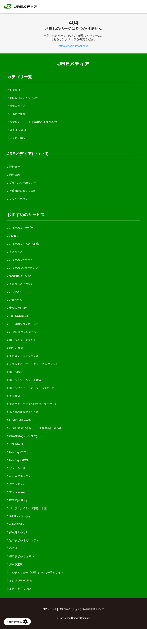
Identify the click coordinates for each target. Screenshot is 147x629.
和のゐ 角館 (15, 347)
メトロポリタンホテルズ (23, 323)
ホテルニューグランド (22, 339)
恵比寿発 (14, 396)
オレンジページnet (20, 580)
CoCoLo (13, 548)
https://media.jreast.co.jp (73, 45)
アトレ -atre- (16, 492)
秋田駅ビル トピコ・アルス (25, 540)
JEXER (13, 235)
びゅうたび (15, 299)
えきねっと (15, 251)
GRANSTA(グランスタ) (22, 436)
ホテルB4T (15, 372)
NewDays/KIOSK (18, 460)
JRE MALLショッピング (23, 267)
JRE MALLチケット (20, 259)
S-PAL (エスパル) (19, 516)
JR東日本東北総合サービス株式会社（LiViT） (36, 428)
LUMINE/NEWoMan (20, 420)
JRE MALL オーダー (20, 227)
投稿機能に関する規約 (22, 190)
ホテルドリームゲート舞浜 (24, 380)
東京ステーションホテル (23, 355)
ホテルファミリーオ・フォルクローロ (31, 388)
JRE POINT (15, 291)
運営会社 (14, 166)
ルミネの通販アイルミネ (23, 412)
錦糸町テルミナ (18, 532)
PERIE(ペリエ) (17, 500)
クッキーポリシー (19, 198)
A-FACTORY (16, 524)
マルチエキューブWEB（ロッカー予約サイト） (37, 572)
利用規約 (14, 174)
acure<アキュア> (19, 476)
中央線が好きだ (18, 307)
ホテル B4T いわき (20, 588)
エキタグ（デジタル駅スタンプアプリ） (32, 404)
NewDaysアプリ (18, 452)
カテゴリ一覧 (19, 76)
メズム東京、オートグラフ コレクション (33, 363)
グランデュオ (16, 484)
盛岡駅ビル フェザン (21, 556)
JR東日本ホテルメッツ (22, 331)
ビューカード (16, 468)
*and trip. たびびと (20, 275)
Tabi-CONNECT (18, 315)
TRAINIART (15, 444)
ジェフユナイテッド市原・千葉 (27, 508)
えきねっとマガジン (20, 283)
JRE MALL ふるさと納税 (23, 243)
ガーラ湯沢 (15, 564)
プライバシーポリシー (22, 182)
